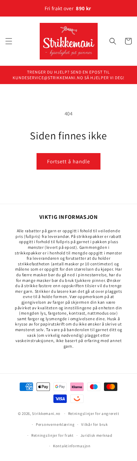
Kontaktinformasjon (72, 445)
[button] (9, 41)
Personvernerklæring (55, 424)
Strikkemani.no (46, 413)
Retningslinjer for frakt (52, 435)
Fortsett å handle (68, 161)
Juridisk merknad (96, 435)
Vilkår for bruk (94, 424)
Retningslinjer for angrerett (93, 413)
